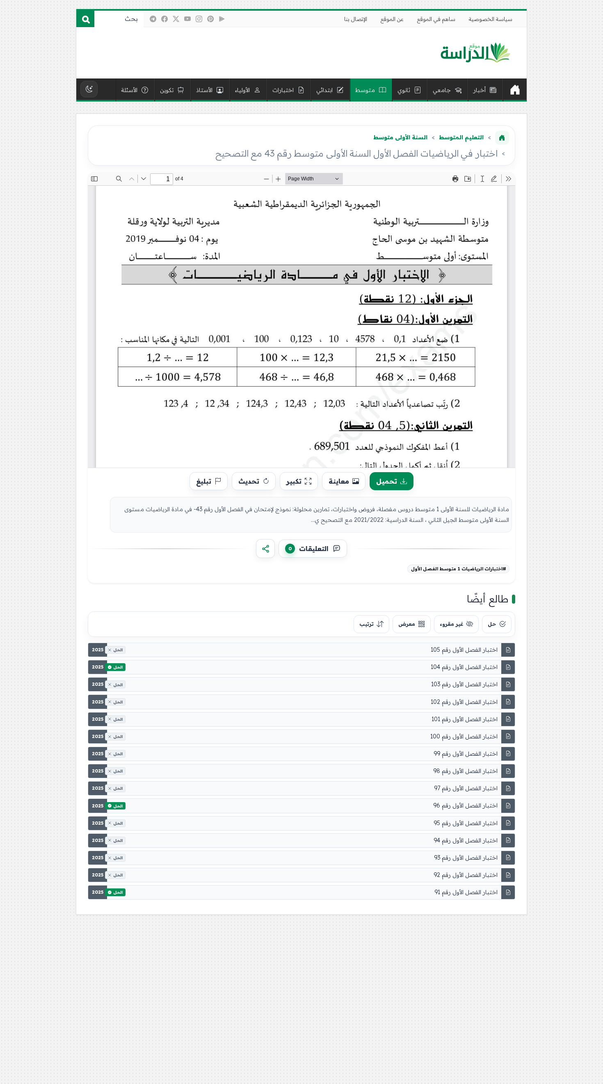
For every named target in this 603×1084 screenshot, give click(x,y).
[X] (176, 19)
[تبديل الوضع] (89, 89)
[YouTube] (187, 19)
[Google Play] (222, 19)
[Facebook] (164, 19)
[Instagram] (199, 19)
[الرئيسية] (515, 89)
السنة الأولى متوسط (400, 137)
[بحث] (85, 19)
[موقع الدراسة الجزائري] (475, 53)
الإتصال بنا (355, 19)
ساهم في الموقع (436, 19)
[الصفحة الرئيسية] (502, 138)
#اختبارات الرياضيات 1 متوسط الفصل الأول (458, 569)
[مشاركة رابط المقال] (265, 548)
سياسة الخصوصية (490, 19)
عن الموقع (392, 19)
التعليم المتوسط (461, 137)
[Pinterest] (210, 19)
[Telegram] (153, 19)
